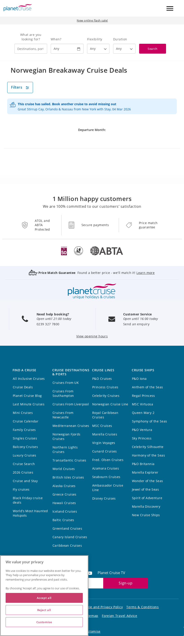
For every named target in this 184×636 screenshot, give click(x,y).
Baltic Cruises (63, 520)
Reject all (44, 610)
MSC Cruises (102, 426)
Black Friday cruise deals (28, 500)
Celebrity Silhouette (147, 447)
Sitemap (91, 616)
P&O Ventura (142, 430)
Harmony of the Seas (148, 455)
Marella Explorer (145, 472)
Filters (16, 87)
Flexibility (94, 39)
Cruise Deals (23, 387)
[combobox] (30, 49)
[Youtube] (91, 572)
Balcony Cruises (25, 447)
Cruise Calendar (25, 421)
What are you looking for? (30, 37)
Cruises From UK (66, 382)
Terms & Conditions (142, 607)
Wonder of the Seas (147, 481)
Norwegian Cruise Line (110, 404)
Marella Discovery (146, 506)
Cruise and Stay (25, 481)
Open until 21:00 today (54, 319)
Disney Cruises (104, 498)
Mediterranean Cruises (71, 426)
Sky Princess (141, 438)
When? (56, 39)
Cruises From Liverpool (71, 404)
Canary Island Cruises (70, 537)
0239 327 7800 (48, 324)
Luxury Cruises (24, 455)
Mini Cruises (23, 413)
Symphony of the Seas (149, 421)
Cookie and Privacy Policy (102, 607)
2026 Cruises (23, 472)
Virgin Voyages (103, 443)
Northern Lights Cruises (65, 449)
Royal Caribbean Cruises (105, 415)
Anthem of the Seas (147, 387)
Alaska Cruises (64, 486)
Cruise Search (24, 464)
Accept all (44, 598)
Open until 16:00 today (140, 319)
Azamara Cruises (105, 468)
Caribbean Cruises (67, 545)
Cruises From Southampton (63, 393)
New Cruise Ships (146, 515)
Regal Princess (143, 395)
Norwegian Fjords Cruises (67, 436)
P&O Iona (139, 378)
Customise (92, 631)
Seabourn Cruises (106, 477)
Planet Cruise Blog (27, 395)
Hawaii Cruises (64, 503)
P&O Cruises (102, 378)
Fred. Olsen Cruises (107, 460)
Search (152, 49)
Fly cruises (21, 489)
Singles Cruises (25, 438)
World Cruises (64, 469)
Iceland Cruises (65, 511)
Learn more (145, 273)
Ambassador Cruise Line (107, 487)
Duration (120, 39)
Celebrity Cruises (105, 395)
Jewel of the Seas (145, 489)
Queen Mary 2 (143, 413)
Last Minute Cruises (28, 404)
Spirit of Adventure (147, 498)
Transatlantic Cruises (69, 460)
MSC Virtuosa (142, 404)
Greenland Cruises (67, 528)
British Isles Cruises (68, 477)
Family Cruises (24, 430)
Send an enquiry (136, 324)
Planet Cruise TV (111, 572)
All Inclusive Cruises (29, 378)
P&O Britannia (143, 464)
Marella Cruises (104, 434)
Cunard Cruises (104, 451)
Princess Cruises (105, 387)
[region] (44, 595)
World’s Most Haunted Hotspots (30, 513)
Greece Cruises (65, 494)
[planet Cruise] (18, 7)
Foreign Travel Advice (119, 616)
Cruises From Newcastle (63, 415)
